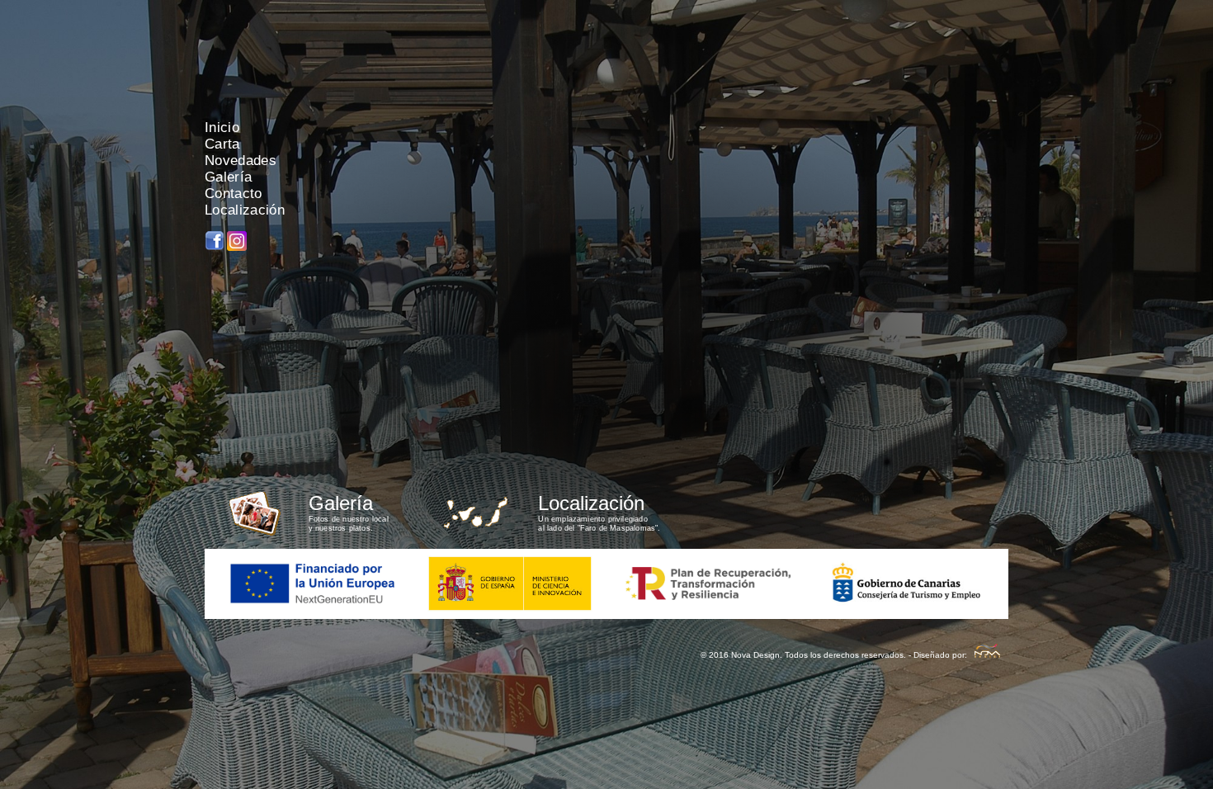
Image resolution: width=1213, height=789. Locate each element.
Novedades (240, 160)
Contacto (233, 193)
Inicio (222, 127)
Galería (228, 177)
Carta (222, 144)
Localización (245, 210)
